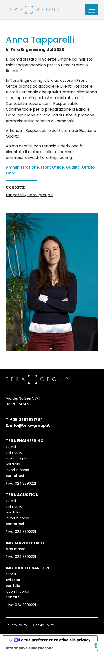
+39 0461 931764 (26, 419)
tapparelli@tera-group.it (29, 195)
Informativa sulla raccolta (29, 648)
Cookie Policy (43, 625)
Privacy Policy (16, 625)
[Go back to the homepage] (32, 9)
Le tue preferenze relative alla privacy (54, 639)
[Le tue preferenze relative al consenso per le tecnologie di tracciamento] (95, 645)
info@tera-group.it (30, 425)
